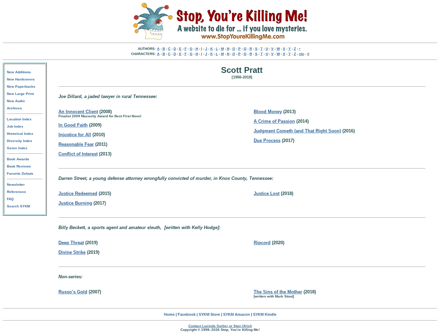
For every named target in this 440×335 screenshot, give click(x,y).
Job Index (15, 126)
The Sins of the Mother (278, 291)
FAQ (10, 199)
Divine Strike (72, 252)
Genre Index (17, 148)
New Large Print (20, 94)
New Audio (16, 101)
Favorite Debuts (20, 173)
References (16, 192)
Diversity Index (19, 141)
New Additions (19, 72)
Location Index (19, 119)
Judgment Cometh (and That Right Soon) (297, 130)
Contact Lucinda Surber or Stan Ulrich (220, 326)
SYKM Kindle (264, 314)
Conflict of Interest (78, 153)
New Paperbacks (21, 86)
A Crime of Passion (274, 121)
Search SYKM (18, 206)
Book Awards (18, 159)
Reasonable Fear (76, 144)
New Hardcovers (21, 79)
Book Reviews (19, 166)
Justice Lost (266, 193)
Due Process (267, 140)
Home (169, 314)
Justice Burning (75, 203)
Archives (14, 108)
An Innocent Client (78, 111)
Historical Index (20, 134)
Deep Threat (71, 242)
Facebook (187, 314)
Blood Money (268, 111)
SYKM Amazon (236, 314)
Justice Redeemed (77, 193)
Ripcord (262, 242)
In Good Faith (73, 125)
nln (301, 54)
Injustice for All (74, 134)
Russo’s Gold (72, 291)
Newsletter (16, 184)
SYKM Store (209, 314)
